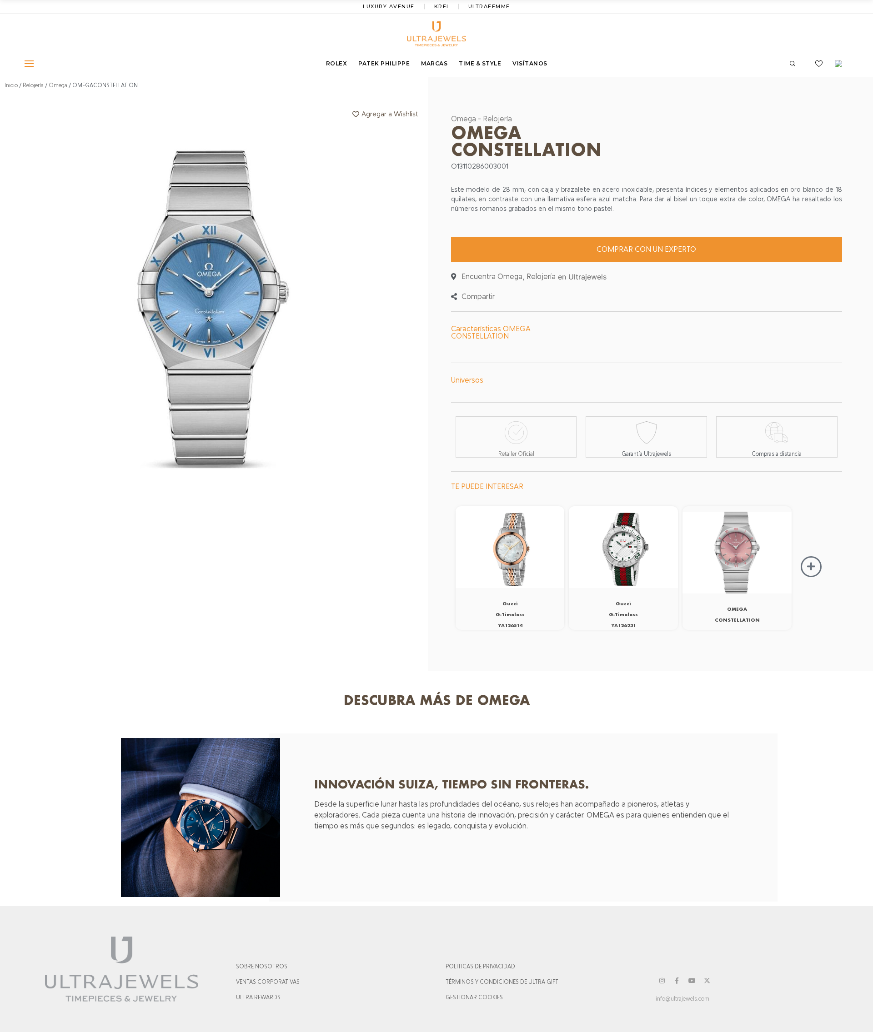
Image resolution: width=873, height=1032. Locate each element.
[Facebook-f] (677, 980)
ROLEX (336, 63)
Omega (58, 85)
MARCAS (434, 63)
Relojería (33, 85)
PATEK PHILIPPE (384, 63)
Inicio (11, 85)
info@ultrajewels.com (682, 999)
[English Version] (841, 63)
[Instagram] (662, 980)
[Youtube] (692, 980)
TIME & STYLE (480, 63)
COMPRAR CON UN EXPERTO (646, 249)
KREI (441, 6)
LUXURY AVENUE (389, 6)
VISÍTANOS (529, 63)
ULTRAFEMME (489, 6)
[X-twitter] (707, 980)
